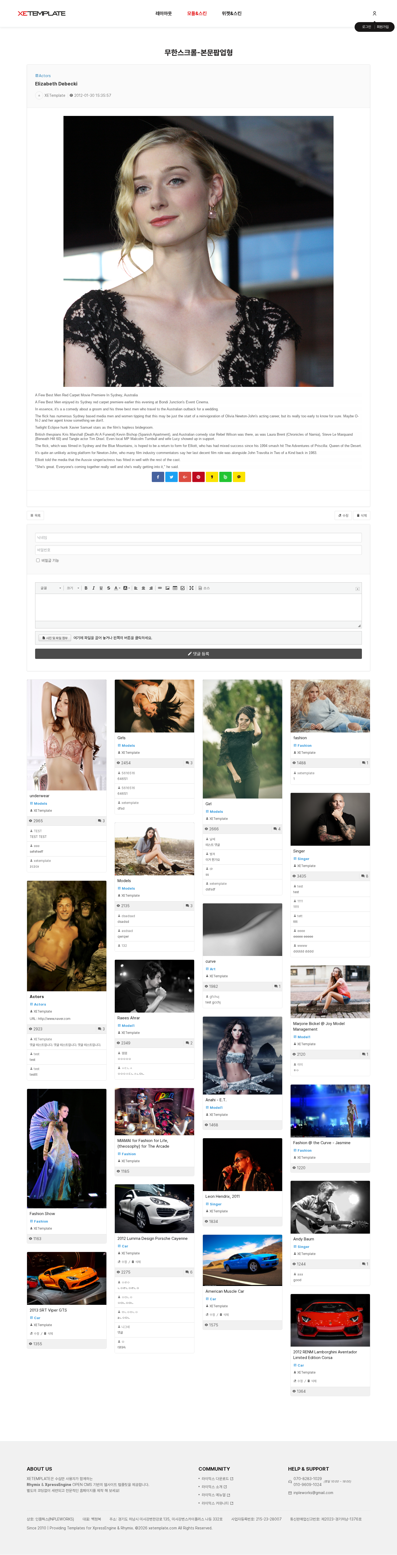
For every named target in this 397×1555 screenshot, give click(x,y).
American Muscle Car (225, 1291)
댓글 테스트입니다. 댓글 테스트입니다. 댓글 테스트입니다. (65, 1042)
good (298, 1277)
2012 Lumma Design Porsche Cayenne (152, 1238)
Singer (299, 851)
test (298, 889)
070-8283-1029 (308, 1479)
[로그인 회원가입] (374, 13)
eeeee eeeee (303, 933)
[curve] (242, 929)
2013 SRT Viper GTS (48, 1310)
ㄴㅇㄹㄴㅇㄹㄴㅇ (128, 1285)
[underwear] (66, 735)
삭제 (363, 516)
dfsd (128, 805)
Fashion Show (42, 1213)
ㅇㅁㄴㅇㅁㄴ (125, 1300)
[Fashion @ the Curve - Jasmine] (330, 1111)
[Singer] (330, 819)
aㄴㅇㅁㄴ (127, 1315)
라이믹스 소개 (212, 1487)
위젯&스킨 (231, 13)
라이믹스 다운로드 (215, 1479)
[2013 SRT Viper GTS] (66, 1278)
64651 (126, 776)
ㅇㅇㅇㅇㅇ (124, 1056)
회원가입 (383, 27)
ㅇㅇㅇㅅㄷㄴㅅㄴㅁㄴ (130, 1071)
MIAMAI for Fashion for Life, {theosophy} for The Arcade (143, 1143)
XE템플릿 (41, 13)
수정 (345, 516)
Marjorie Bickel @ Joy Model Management (319, 1026)
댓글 (123, 1329)
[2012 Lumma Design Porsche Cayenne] (154, 1208)
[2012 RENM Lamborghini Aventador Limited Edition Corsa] (330, 1320)
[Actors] (66, 936)
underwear (39, 795)
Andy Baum (303, 1239)
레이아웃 (164, 13)
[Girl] (242, 739)
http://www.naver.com (54, 1019)
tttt (297, 919)
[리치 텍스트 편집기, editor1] (198, 607)
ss (209, 871)
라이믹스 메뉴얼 (214, 1495)
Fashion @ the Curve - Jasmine (322, 1142)
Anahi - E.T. (216, 1100)
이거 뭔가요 (213, 857)
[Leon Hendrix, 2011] (242, 1164)
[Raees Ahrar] (154, 986)
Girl (208, 803)
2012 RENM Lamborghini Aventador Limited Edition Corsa (325, 1355)
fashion (300, 737)
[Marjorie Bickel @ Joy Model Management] (330, 991)
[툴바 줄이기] (357, 589)
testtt (34, 1071)
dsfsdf (216, 886)
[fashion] (330, 706)
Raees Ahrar (128, 1018)
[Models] (154, 849)
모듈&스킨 (197, 13)
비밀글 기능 (50, 560)
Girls (121, 737)
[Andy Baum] (330, 1207)
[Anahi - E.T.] (242, 1056)
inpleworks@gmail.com (313, 1493)
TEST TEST (38, 834)
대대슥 (121, 1344)
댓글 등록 (200, 653)
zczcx (40, 863)
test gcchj (213, 999)
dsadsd (126, 919)
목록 (37, 516)
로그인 (366, 27)
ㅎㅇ (298, 1067)
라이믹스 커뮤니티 (215, 1503)
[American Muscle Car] (242, 1260)
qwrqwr (125, 933)
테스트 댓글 (213, 842)
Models (124, 880)
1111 (298, 904)
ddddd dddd (303, 948)
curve (211, 961)
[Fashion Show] (66, 1148)
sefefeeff (36, 849)
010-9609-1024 (308, 1484)
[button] (51, 588)
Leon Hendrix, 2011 (223, 1196)
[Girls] (154, 706)
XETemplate (55, 95)
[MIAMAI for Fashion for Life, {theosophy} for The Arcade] (154, 1111)
